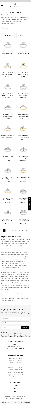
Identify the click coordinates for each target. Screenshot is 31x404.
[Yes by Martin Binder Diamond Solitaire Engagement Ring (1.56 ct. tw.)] (23, 128)
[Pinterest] (17, 335)
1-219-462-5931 (19, 346)
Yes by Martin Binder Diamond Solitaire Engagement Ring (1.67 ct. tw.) (8, 199)
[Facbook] (11, 335)
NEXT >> (24, 230)
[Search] (26, 5)
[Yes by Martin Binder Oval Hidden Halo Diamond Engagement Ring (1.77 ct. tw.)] (8, 86)
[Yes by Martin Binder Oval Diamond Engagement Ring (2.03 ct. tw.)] (23, 170)
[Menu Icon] (2, 5)
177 (19, 230)
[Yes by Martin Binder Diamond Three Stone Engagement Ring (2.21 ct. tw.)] (8, 149)
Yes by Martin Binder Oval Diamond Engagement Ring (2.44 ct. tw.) (7, 73)
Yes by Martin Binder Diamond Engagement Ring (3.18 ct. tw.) (23, 157)
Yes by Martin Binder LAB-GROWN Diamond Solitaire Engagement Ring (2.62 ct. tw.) (23, 73)
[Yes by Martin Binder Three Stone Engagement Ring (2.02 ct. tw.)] (8, 107)
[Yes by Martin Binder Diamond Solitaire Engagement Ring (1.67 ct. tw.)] (8, 191)
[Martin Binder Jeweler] (15, 342)
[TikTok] (22, 335)
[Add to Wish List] (13, 41)
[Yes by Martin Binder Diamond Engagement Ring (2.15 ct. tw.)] (23, 44)
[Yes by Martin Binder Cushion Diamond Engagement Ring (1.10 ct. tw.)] (23, 107)
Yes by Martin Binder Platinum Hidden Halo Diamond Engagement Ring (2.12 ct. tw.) (7, 220)
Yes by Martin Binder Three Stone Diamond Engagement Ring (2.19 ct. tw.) (23, 199)
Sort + (21, 35)
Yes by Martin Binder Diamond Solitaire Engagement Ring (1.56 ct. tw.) (23, 136)
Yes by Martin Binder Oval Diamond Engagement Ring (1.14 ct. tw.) (7, 53)
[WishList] (27, 5)
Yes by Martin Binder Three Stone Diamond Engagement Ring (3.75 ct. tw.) (23, 220)
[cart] (29, 5)
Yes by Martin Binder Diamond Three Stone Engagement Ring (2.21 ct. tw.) (8, 157)
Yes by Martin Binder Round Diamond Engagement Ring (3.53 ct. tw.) (23, 94)
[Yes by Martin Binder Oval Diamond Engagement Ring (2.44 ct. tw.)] (8, 65)
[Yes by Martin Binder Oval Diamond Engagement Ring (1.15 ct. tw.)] (8, 128)
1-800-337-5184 (19, 348)
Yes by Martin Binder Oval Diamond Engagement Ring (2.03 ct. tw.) (23, 178)
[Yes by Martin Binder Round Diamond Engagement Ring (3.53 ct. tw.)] (23, 86)
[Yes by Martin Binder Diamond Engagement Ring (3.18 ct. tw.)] (23, 149)
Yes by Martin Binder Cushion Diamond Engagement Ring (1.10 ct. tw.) (23, 115)
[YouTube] (27, 335)
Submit (25, 327)
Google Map (20, 362)
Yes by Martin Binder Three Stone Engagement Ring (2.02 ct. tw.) (7, 115)
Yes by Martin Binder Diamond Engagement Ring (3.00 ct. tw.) (7, 178)
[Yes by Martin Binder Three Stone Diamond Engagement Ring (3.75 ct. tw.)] (23, 212)
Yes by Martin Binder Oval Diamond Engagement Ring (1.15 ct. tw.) (7, 136)
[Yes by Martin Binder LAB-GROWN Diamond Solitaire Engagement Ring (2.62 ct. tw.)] (23, 65)
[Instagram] (4, 335)
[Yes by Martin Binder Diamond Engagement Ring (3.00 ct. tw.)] (8, 170)
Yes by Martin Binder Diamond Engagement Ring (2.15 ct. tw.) (23, 53)
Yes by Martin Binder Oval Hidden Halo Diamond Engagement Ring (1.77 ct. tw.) (7, 94)
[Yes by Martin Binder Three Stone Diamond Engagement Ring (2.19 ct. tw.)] (23, 191)
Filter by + (8, 35)
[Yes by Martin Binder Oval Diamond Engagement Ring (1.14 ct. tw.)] (8, 44)
